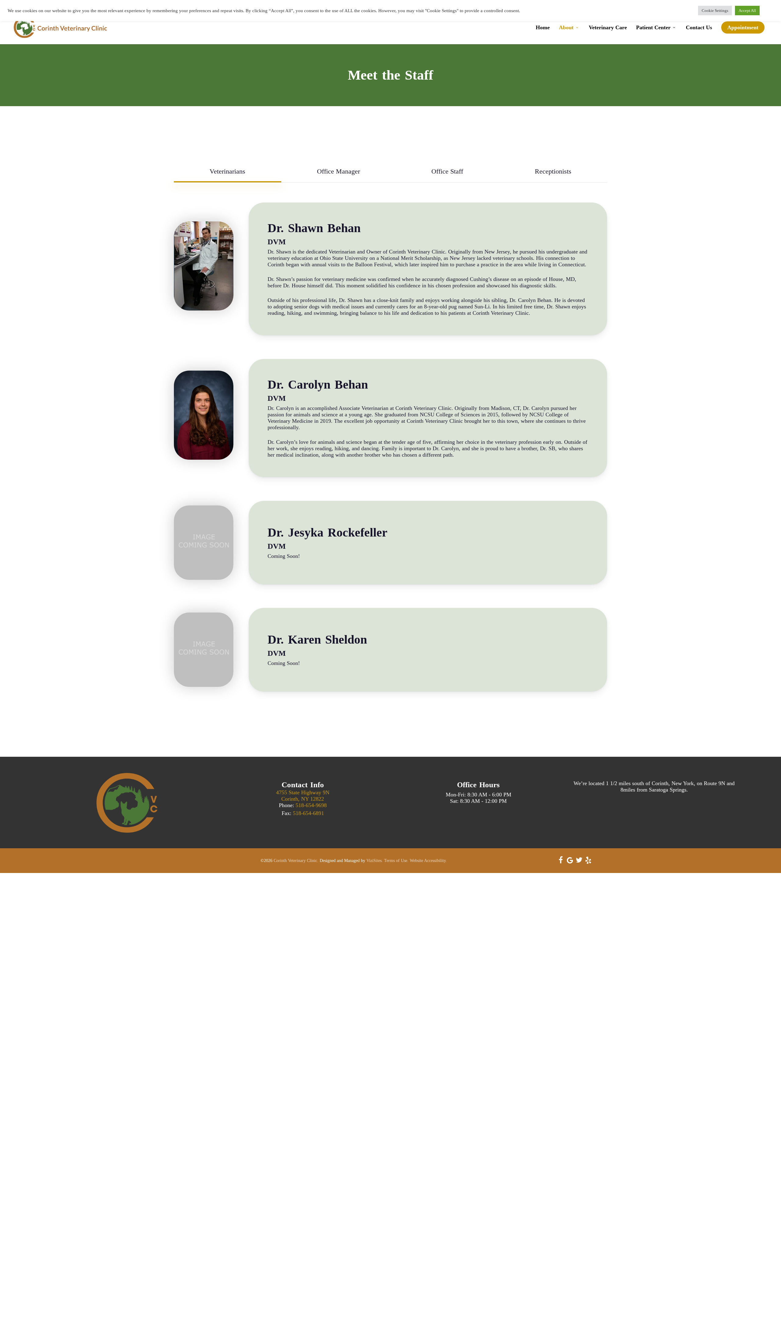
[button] (227, 171)
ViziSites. (374, 860)
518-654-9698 (311, 805)
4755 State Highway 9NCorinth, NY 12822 (302, 795)
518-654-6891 (308, 813)
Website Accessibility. (428, 860)
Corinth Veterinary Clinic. (296, 860)
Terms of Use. (396, 860)
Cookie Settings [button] (715, 10)
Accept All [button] (747, 10)
